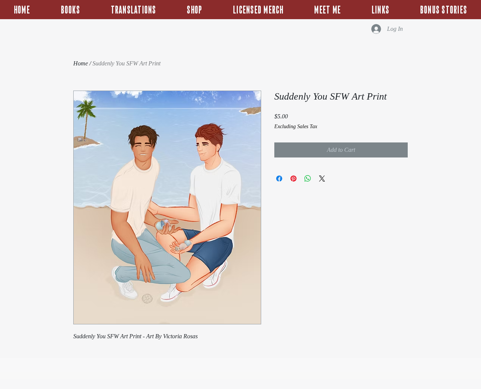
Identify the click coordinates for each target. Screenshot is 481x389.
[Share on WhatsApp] (307, 178)
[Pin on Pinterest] (293, 178)
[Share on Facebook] (279, 178)
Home (80, 63)
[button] (443, 9)
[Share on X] (322, 178)
